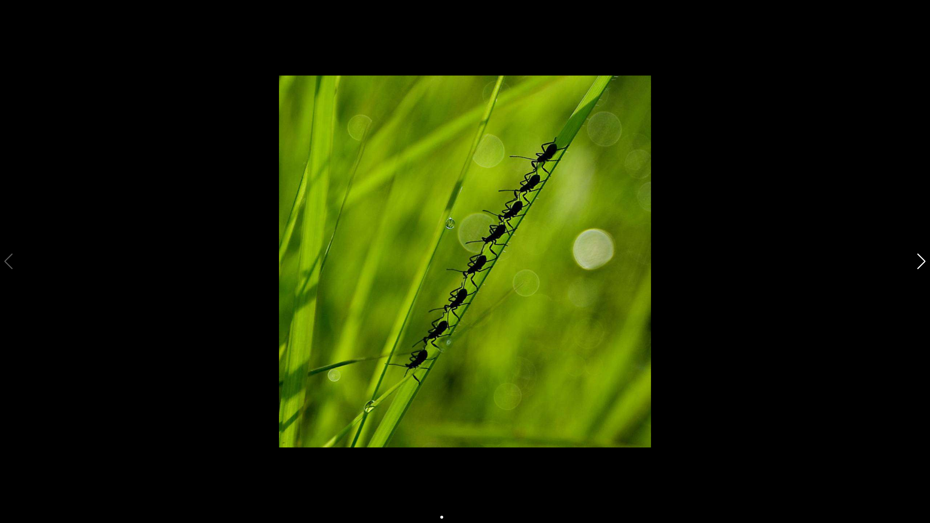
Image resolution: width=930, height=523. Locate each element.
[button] (921, 261)
